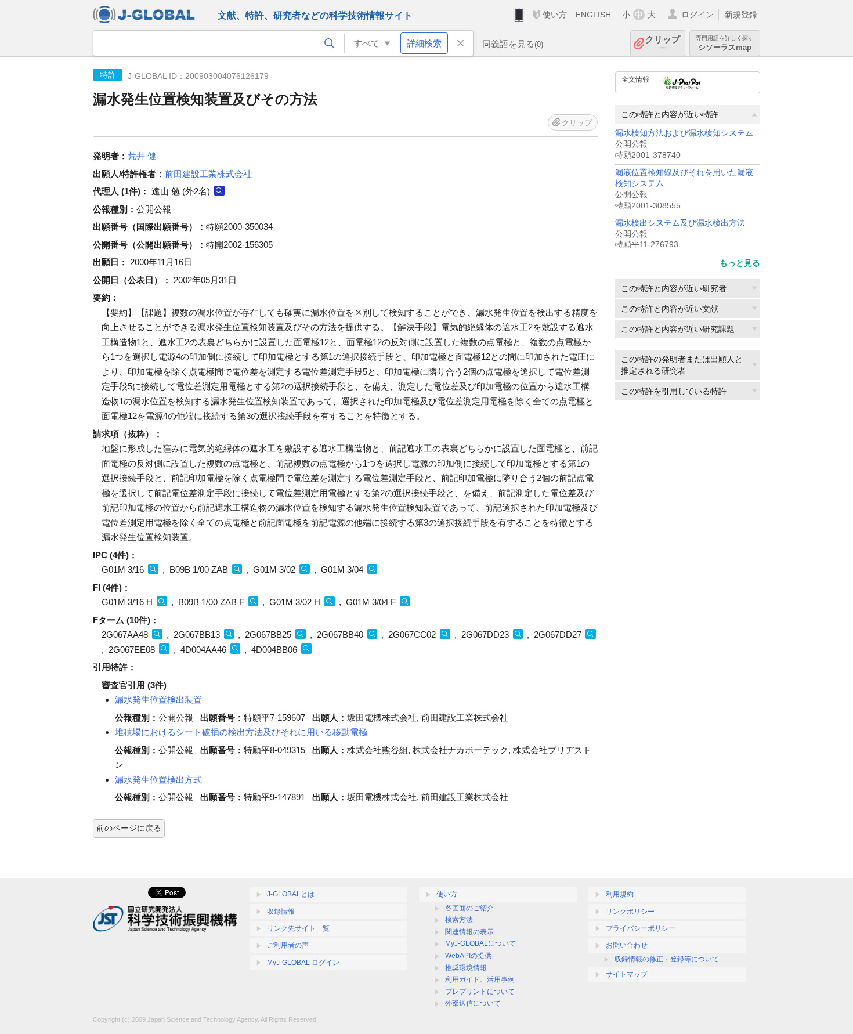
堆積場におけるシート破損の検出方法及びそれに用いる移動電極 (241, 732)
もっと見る (740, 262)
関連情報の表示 (469, 932)
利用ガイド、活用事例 (480, 979)
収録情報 (281, 912)
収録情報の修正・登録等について (667, 959)
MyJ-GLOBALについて (480, 943)
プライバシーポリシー (640, 928)
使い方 (555, 14)
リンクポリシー (630, 912)
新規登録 (741, 14)
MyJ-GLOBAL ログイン (303, 963)
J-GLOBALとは (291, 894)
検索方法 (459, 920)
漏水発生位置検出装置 (158, 699)
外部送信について (473, 1003)
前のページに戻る (128, 828)
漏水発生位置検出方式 (158, 779)
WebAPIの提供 (468, 956)
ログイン (697, 14)
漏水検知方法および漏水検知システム (684, 133)
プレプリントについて (480, 992)
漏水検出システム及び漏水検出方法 (680, 223)
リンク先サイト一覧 (298, 928)
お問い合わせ (627, 945)
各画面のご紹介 (469, 908)
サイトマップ (627, 974)
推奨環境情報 (466, 968)
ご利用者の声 (288, 945)
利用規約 (620, 894)
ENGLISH (593, 14)
